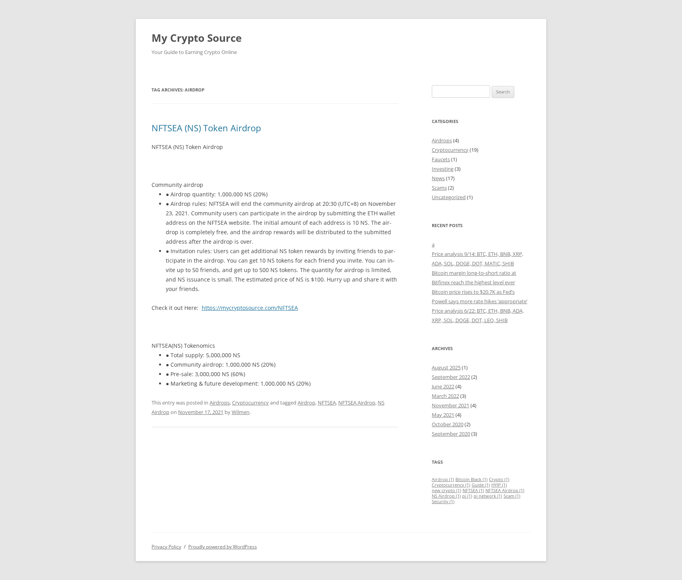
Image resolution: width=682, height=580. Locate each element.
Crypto (499, 479)
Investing (442, 168)
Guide (481, 485)
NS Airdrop (446, 496)
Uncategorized (449, 197)
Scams (439, 187)
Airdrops (220, 402)
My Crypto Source (197, 38)
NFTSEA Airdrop (356, 402)
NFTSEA (327, 402)
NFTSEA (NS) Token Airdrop (206, 128)
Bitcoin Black (471, 479)
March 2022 (445, 395)
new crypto (446, 490)
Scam (512, 496)
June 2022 (443, 386)
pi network (488, 496)
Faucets (441, 159)
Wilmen (240, 412)
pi (467, 496)
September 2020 (451, 433)
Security (443, 501)
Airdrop (306, 402)
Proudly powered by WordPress (222, 546)
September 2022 (451, 376)
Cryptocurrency (250, 402)
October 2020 (447, 424)
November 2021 (450, 405)
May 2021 (443, 414)
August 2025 (446, 367)
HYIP (499, 485)
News (438, 178)
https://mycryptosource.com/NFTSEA (250, 307)
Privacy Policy (166, 546)
